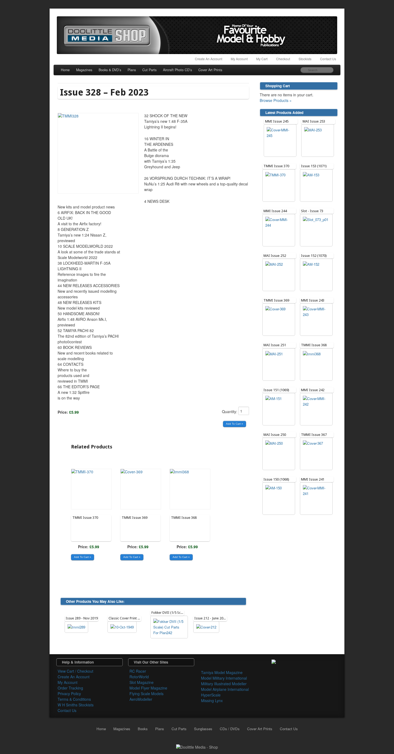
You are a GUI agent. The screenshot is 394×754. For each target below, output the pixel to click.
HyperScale (211, 695)
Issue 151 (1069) (276, 390)
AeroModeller (140, 699)
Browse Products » (276, 100)
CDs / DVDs (230, 728)
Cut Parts (149, 69)
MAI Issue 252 (274, 256)
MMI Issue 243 (312, 300)
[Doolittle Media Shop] (197, 35)
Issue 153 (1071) (314, 166)
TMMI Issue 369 (134, 518)
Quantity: (230, 411)
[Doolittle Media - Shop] (197, 746)
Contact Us (328, 58)
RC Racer (137, 671)
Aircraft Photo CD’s (177, 69)
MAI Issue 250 (274, 435)
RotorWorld (139, 676)
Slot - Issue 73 (312, 211)
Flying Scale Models (146, 693)
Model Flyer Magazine (148, 688)
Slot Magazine (141, 682)
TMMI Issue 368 (184, 518)
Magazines (84, 69)
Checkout (283, 58)
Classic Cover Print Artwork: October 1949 (141, 618)
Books (143, 728)
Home (65, 69)
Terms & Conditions (74, 699)
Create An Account (208, 58)
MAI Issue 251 (274, 345)
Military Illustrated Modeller (224, 683)
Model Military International (224, 678)
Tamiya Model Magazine (222, 672)
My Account (239, 58)
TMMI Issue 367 (314, 435)
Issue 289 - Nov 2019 (82, 618)
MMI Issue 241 (312, 479)
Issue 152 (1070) (314, 256)
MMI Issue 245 (276, 121)
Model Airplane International (225, 689)
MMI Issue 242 (312, 390)
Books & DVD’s (110, 69)
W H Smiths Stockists (76, 704)
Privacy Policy (69, 693)
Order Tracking (70, 688)
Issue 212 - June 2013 (210, 618)
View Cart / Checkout (75, 671)
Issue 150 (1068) (276, 479)
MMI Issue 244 (275, 211)
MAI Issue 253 (314, 121)
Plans (132, 69)
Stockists (305, 58)
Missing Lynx (212, 700)
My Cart (261, 58)
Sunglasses (203, 728)
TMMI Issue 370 (85, 518)
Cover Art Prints (210, 69)
